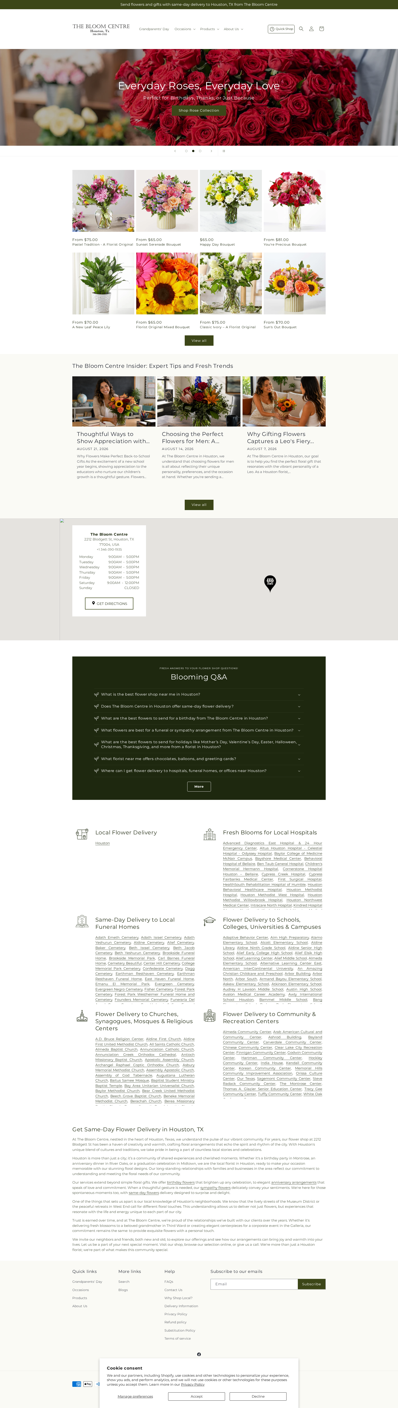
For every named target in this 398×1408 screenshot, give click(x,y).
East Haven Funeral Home (169, 979)
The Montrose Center (301, 1083)
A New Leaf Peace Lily (91, 327)
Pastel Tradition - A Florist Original (102, 244)
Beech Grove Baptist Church (135, 1096)
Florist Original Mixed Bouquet (163, 327)
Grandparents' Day (87, 1282)
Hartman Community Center (271, 1058)
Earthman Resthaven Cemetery (145, 973)
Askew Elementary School (246, 984)
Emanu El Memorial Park (122, 984)
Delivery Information (181, 1306)
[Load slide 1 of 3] (186, 151)
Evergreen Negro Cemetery (119, 989)
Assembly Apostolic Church (170, 1070)
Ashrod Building (284, 1037)
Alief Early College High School (264, 953)
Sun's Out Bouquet (280, 327)
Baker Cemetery (110, 948)
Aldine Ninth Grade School (261, 948)
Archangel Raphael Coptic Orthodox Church (137, 1065)
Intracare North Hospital (271, 905)
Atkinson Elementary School (297, 984)
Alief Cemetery (180, 942)
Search (123, 1282)
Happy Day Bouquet (217, 244)
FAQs (168, 1282)
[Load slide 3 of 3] (200, 151)
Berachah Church (145, 1101)
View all (199, 340)
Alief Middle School (290, 958)
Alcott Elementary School (284, 942)
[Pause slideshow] (223, 151)
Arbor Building (297, 973)
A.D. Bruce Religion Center (119, 1039)
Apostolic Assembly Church (169, 1059)
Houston (102, 843)
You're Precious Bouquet (285, 244)
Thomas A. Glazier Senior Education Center (262, 1089)
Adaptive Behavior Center (245, 937)
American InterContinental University (258, 968)
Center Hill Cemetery (161, 963)
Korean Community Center (265, 1068)
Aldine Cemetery (149, 942)
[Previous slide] (175, 151)
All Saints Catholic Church (171, 1044)
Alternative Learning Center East (291, 963)
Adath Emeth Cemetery (116, 937)
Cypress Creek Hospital (283, 874)
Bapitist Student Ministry (172, 1080)
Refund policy (175, 1322)
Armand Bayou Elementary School (291, 979)
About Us (79, 1306)
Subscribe (311, 1284)
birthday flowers (181, 1182)
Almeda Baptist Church (116, 1049)
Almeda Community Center (247, 1032)
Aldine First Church (163, 1039)
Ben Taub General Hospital (280, 864)
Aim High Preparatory (289, 937)
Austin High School (304, 989)
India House (272, 1063)
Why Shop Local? (178, 1298)
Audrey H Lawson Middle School (253, 989)
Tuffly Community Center (280, 1094)
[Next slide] (211, 151)
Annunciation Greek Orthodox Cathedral (135, 1054)
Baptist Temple (108, 1085)
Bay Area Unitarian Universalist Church (159, 1085)
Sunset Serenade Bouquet (158, 244)
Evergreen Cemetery (174, 984)
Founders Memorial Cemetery (141, 999)
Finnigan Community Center (261, 1052)
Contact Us (173, 1290)
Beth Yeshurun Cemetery (137, 953)
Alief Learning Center (254, 958)
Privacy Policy (193, 1384)
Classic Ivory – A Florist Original (228, 327)
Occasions (80, 1290)
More (199, 786)
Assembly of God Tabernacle (123, 1075)
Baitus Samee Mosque (129, 1080)
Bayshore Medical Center (278, 858)
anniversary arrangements (293, 1182)
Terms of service (177, 1338)
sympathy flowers (215, 1187)
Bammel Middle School (283, 999)
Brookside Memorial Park (132, 958)
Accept (197, 1396)
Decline (258, 1396)
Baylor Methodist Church (117, 1091)
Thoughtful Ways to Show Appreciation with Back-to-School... (111, 438)
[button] (184, 29)
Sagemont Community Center (283, 1078)
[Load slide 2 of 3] (193, 151)
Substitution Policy (179, 1330)
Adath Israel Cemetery (161, 937)
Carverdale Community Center (292, 1042)
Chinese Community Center (247, 1047)
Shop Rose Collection (199, 110)
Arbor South (246, 979)
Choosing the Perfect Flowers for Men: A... (192, 437)
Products (79, 1298)
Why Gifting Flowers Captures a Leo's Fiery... (280, 437)
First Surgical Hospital (300, 879)
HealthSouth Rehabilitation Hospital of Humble (264, 884)
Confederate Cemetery (163, 968)
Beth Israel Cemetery (149, 948)
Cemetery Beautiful (125, 963)
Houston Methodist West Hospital (272, 895)
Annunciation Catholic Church (167, 1049)
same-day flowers (144, 1192)
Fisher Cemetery (158, 989)
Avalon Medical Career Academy (254, 994)
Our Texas (246, 1078)
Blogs (123, 1290)
